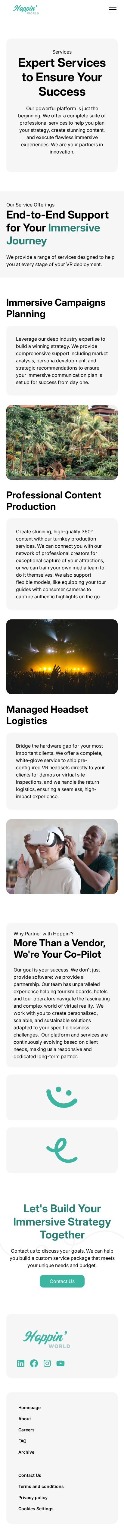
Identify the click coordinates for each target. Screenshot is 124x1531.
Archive (26, 1452)
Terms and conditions (41, 1486)
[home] (24, 9)
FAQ (22, 1440)
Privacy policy (33, 1497)
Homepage (29, 1407)
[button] (112, 9)
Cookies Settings (36, 1508)
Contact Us (62, 1281)
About (24, 1418)
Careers (26, 1429)
